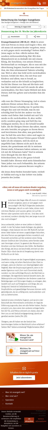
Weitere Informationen (41, 420)
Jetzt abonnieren (24, 377)
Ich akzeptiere (29, 420)
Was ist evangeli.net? (15, 392)
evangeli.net (18, 2)
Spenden (9, 400)
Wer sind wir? (11, 396)
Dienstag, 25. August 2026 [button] (23, 27)
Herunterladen (15, 36)
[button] (44, 3)
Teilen (38, 36)
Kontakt (9, 404)
